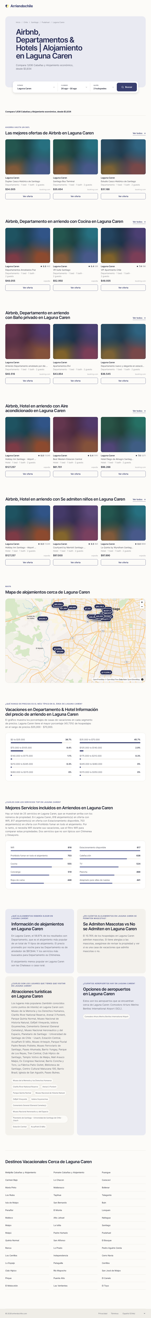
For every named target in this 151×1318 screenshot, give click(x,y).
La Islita (57, 1225)
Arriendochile (21, 6)
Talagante (106, 1195)
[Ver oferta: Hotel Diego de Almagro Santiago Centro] (123, 434)
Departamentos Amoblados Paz (20, 270)
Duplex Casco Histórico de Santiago (22, 181)
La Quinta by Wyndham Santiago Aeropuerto (122, 547)
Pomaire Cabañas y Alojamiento (69, 1172)
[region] (75, 641)
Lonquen (106, 1210)
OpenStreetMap (133, 679)
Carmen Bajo (11, 1180)
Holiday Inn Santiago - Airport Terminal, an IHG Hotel (30, 459)
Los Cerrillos (11, 1255)
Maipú (8, 1233)
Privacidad (102, 1313)
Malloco (9, 1217)
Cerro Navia (107, 1255)
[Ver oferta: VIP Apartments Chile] (123, 245)
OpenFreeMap (99, 679)
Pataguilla (58, 1263)
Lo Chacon (59, 1180)
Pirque (8, 1278)
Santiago (34, 22)
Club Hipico (10, 1270)
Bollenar (106, 1187)
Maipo (8, 1225)
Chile (26, 22)
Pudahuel (46, 22)
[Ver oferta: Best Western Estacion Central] (75, 434)
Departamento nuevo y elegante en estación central (126, 366)
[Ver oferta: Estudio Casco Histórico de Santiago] (123, 156)
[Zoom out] (142, 606)
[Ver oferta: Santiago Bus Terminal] (75, 156)
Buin (104, 1202)
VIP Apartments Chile (111, 270)
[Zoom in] (142, 602)
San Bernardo (60, 1202)
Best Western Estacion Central (67, 459)
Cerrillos (106, 1263)
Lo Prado (58, 1248)
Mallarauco (59, 1187)
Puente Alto (59, 1278)
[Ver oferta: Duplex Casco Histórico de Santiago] (27, 156)
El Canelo (106, 1278)
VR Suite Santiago (61, 270)
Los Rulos (10, 1195)
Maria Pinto (10, 1187)
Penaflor (9, 1210)
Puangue (106, 1172)
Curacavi (106, 1180)
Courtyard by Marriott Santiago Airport (71, 547)
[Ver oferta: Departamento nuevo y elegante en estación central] (123, 341)
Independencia (61, 1255)
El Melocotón (11, 1285)
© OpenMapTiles (112, 679)
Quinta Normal (12, 1240)
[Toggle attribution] (142, 679)
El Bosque (106, 1240)
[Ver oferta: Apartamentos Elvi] (75, 341)
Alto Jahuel (59, 1217)
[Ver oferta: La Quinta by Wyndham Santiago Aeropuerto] (123, 523)
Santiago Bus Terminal (63, 181)
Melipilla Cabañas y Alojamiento (20, 1172)
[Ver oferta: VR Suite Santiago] (75, 245)
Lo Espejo (10, 1263)
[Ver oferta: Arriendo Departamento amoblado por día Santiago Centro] (27, 341)
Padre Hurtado (61, 1233)
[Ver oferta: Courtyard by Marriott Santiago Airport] (75, 523)
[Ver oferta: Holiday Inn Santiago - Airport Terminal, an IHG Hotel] (27, 434)
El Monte (58, 1210)
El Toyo (105, 1285)
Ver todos (139, 133)
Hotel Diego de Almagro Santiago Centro (120, 459)
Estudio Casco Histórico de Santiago (118, 181)
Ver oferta (28, 196)
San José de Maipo (111, 1270)
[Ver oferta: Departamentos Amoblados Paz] (27, 245)
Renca (8, 1248)
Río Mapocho (60, 1270)
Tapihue (57, 1195)
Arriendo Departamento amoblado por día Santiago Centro (33, 366)
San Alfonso (59, 1240)
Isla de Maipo (11, 1202)
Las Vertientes (61, 1285)
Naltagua (106, 1217)
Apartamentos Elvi (61, 366)
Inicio (18, 22)
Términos (114, 1313)
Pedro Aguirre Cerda (112, 1248)
